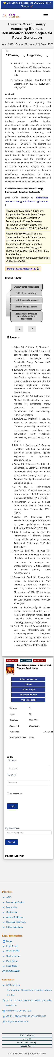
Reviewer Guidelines (16, 922)
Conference (11, 912)
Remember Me (16, 793)
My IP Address (12, 828)
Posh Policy (12, 961)
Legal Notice (12, 966)
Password (11, 775)
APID (8, 897)
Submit (11, 842)
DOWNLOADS (12, 971)
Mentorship (11, 907)
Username (12, 760)
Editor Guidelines (14, 927)
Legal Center (12, 946)
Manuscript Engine (15, 902)
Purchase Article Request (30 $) (23, 268)
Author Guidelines (14, 917)
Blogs (9, 941)
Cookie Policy (13, 956)
